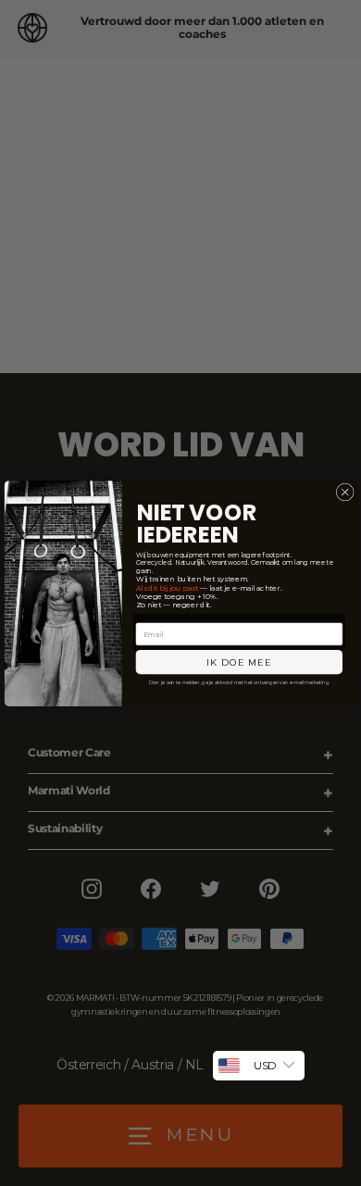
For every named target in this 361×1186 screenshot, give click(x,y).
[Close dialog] (345, 492)
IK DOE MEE (239, 662)
